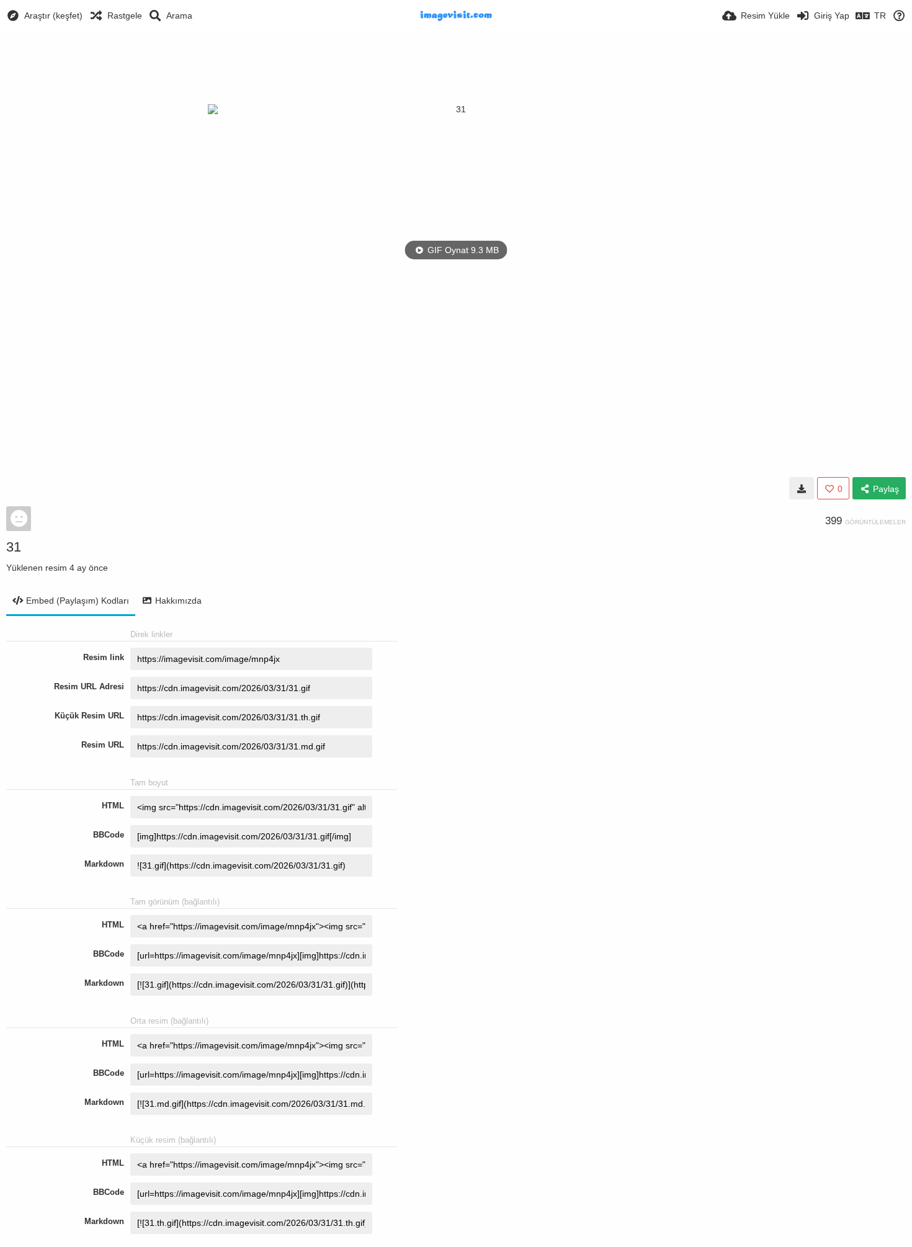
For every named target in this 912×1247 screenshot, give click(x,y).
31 (13, 547)
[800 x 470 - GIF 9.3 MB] (801, 488)
